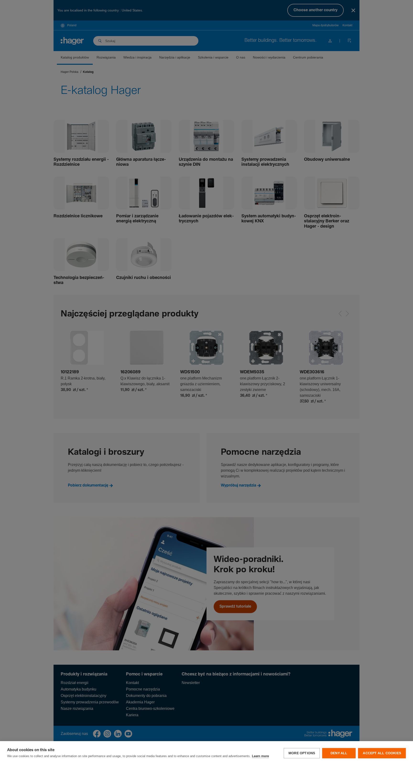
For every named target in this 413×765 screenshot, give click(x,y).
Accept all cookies (382, 753)
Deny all (339, 753)
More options (301, 753)
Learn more (260, 756)
